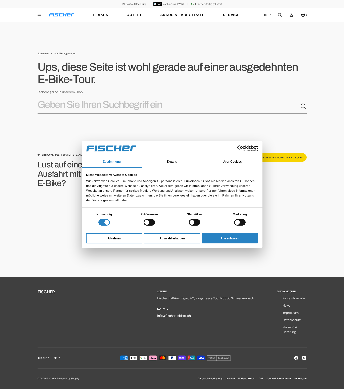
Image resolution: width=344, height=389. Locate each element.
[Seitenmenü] (40, 14)
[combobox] (169, 106)
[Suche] (303, 106)
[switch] (149, 222)
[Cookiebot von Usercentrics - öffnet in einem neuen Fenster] (240, 148)
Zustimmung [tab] (112, 161)
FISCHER (51, 378)
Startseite (43, 53)
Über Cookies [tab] (232, 161)
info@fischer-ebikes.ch (174, 316)
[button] (279, 14)
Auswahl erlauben (172, 238)
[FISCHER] (61, 14)
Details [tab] (172, 161)
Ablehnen (114, 238)
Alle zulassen (229, 238)
